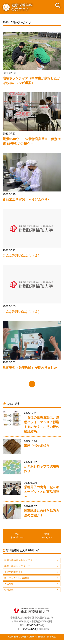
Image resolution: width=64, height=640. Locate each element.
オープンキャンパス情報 (17, 578)
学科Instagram (47, 536)
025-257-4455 (33, 625)
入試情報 (9, 583)
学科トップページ (17, 536)
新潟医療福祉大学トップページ (20, 560)
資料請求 (9, 589)
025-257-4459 (29, 629)
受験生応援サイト (13, 572)
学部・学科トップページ (17, 566)
